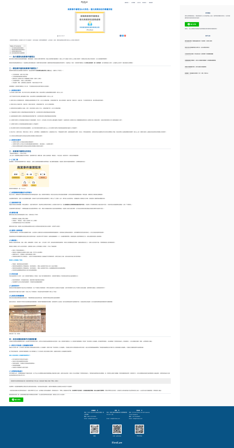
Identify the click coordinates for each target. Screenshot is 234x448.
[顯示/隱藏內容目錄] (24, 46)
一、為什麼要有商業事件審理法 (16, 48)
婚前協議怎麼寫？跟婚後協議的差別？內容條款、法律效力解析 (198, 41)
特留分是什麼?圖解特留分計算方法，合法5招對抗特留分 (197, 47)
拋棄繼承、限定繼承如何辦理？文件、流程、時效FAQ (196, 73)
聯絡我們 (151, 2)
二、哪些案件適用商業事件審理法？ (17, 49)
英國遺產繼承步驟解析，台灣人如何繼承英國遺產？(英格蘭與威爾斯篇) (200, 60)
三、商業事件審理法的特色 (16, 51)
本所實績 (133, 2)
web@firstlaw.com (93, 418)
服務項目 (126, 2)
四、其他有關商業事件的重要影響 (17, 53)
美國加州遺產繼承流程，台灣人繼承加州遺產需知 (195, 66)
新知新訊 (144, 2)
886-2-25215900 (91, 416)
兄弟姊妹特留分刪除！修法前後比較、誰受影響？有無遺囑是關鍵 (199, 53)
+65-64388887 (136, 416)
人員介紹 (139, 2)
